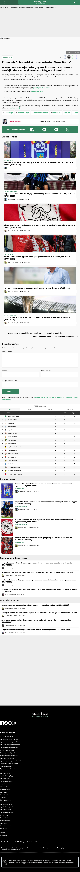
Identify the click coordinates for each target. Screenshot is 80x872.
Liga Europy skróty (5, 810)
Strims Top (3, 835)
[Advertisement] (40, 23)
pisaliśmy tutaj (14, 108)
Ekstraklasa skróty (5, 826)
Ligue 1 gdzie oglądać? (7, 758)
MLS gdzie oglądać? (6, 736)
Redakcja (4, 842)
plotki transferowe (41, 113)
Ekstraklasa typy (5, 795)
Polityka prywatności (24, 842)
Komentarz (7, 352)
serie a (67, 113)
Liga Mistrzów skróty (6, 804)
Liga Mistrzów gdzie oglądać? (9, 739)
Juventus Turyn (23, 113)
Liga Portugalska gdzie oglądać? (10, 761)
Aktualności (14, 8)
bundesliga (8, 113)
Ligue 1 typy (3, 792)
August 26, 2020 (37, 91)
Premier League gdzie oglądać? (10, 747)
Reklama (39, 842)
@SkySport (37, 88)
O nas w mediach (12, 842)
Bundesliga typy (5, 789)
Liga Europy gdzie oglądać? (9, 742)
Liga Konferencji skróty (7, 807)
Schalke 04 (56, 113)
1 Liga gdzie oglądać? (7, 766)
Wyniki (50, 409)
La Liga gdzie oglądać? (7, 750)
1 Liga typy (3, 797)
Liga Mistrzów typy (5, 773)
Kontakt (33, 842)
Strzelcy (70, 409)
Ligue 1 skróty (4, 823)
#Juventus (46, 88)
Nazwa (5, 371)
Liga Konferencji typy (6, 776)
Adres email (46, 371)
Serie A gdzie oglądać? (7, 753)
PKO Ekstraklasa (40, 406)
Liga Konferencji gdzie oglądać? (10, 745)
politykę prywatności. (27, 864)
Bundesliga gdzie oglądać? (9, 755)
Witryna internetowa (10, 380)
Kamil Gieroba (15, 121)
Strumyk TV (3, 833)
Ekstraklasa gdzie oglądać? (9, 764)
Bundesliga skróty (5, 820)
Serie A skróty (4, 818)
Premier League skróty (7, 812)
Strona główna (4, 8)
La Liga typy (3, 784)
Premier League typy (6, 781)
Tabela (10, 409)
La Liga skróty (4, 815)
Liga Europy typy (5, 778)
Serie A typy (3, 787)
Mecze (30, 409)
